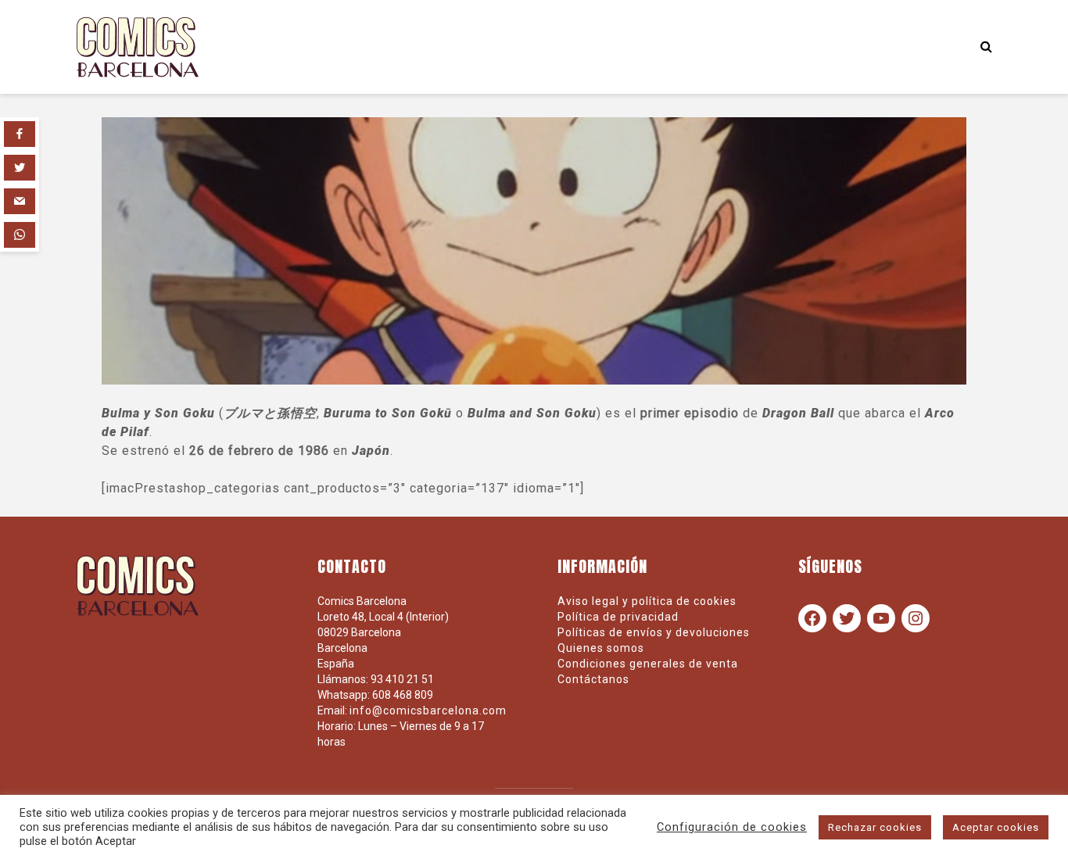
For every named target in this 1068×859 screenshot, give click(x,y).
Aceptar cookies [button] (995, 827)
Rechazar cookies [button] (875, 827)
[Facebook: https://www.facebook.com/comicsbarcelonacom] (812, 618)
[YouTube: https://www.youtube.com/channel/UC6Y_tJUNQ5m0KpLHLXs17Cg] (881, 618)
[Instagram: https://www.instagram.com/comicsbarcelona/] (915, 618)
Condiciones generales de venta (647, 663)
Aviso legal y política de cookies (646, 601)
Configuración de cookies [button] (732, 827)
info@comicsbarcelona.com (428, 710)
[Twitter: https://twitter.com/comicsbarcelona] (847, 618)
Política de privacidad (618, 616)
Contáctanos (593, 679)
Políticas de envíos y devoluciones (653, 632)
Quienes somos (600, 648)
